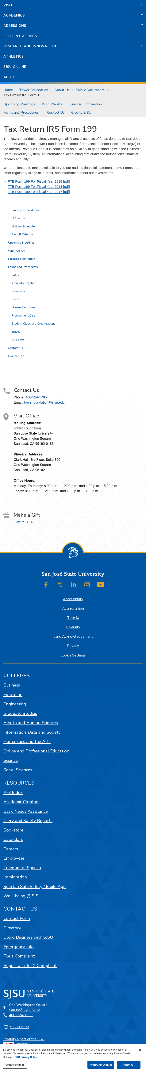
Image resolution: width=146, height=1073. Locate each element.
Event (15, 299)
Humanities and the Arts (27, 741)
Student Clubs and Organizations (33, 324)
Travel (15, 332)
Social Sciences (17, 770)
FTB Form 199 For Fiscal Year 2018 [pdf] (39, 186)
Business (11, 685)
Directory (12, 928)
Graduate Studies (20, 713)
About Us (62, 90)
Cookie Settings (73, 655)
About (10, 77)
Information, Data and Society (32, 732)
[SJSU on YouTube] (100, 585)
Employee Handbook (25, 210)
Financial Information (85, 104)
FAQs (15, 275)
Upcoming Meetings (19, 104)
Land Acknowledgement (73, 636)
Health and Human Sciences (30, 723)
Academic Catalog (21, 802)
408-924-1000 (21, 1015)
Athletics (13, 56)
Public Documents (90, 90)
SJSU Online (14, 66)
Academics (14, 15)
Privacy (73, 645)
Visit (8, 5)
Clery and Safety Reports (27, 821)
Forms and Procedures (21, 112)
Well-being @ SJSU (22, 896)
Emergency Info (18, 947)
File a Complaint (19, 956)
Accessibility (73, 599)
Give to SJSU (81, 112)
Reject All (128, 1064)
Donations (18, 291)
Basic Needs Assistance (25, 811)
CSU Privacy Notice (26, 1057)
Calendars (13, 839)
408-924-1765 (36, 396)
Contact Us (55, 112)
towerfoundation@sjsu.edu (44, 402)
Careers (10, 849)
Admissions (14, 25)
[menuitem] (19, 104)
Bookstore (13, 830)
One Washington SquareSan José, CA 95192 (28, 1007)
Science (10, 760)
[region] (73, 1058)
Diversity (73, 627)
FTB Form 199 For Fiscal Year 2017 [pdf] (39, 192)
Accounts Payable (23, 283)
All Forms (18, 340)
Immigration (15, 877)
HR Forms (18, 218)
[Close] (140, 1050)
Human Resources (23, 307)
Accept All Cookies (101, 1064)
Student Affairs (20, 36)
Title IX (73, 617)
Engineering (14, 704)
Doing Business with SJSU (28, 937)
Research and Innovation (29, 46)
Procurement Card (23, 316)
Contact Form (16, 918)
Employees (14, 858)
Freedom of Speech (22, 868)
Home (8, 90)
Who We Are (52, 104)
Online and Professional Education (36, 751)
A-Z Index (13, 792)
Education (12, 695)
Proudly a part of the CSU (23, 1039)
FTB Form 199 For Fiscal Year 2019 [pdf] (39, 181)
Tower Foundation (33, 90)
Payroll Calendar (22, 234)
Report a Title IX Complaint (30, 965)
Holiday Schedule (23, 226)
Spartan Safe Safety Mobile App (34, 886)
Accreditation (73, 608)
